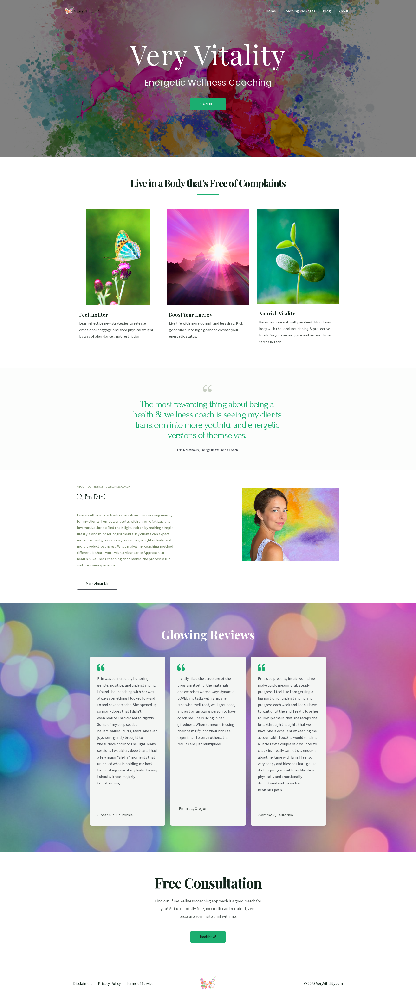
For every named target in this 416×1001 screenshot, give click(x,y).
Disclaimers (82, 983)
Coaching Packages (299, 10)
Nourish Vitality (277, 313)
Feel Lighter (93, 314)
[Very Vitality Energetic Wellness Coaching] (82, 10)
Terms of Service (139, 983)
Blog (327, 10)
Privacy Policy (109, 983)
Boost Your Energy (190, 314)
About (343, 10)
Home (271, 10)
